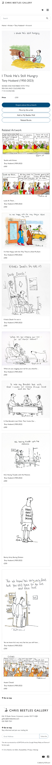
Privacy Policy (37, 742)
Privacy (30, 749)
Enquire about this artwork (26, 104)
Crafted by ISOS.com (43, 762)
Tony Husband (19, 25)
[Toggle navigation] (47, 10)
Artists (10, 25)
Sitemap (35, 749)
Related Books (26, 120)
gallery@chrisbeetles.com (10, 718)
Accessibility (22, 749)
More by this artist (26, 110)
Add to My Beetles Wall (26, 115)
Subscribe (44, 736)
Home (4, 25)
